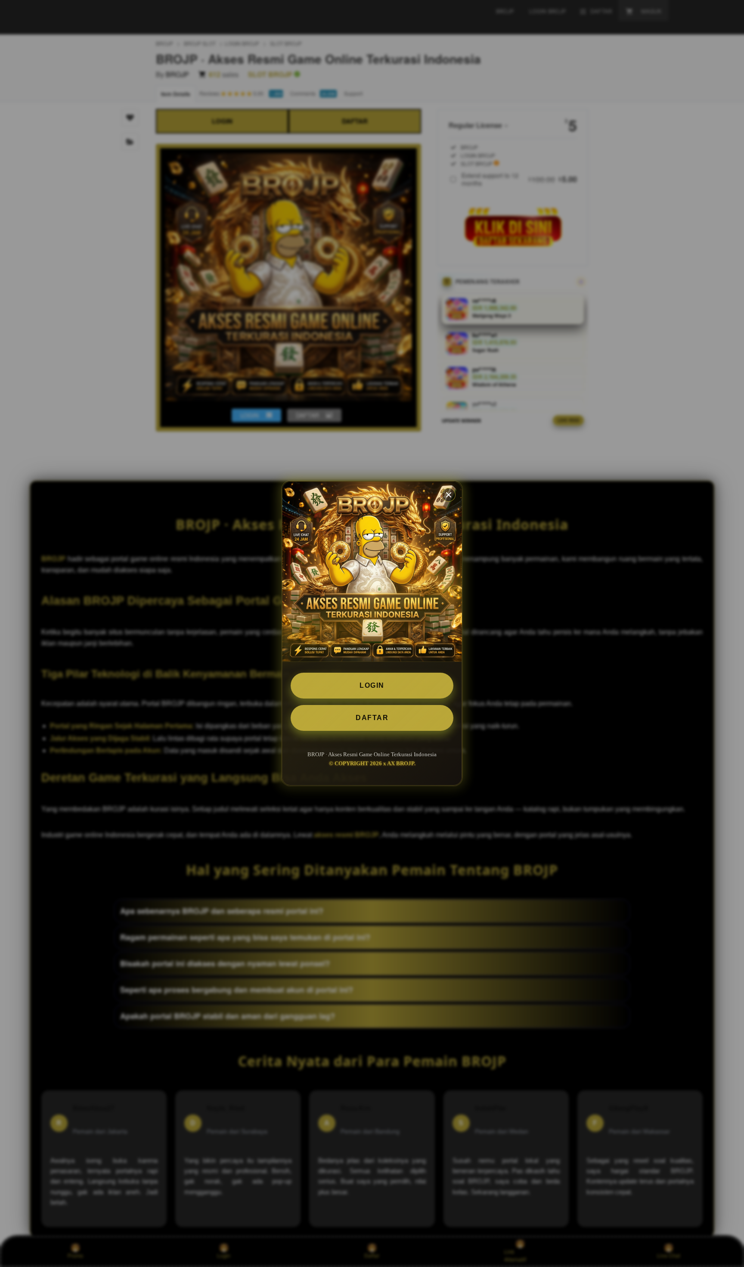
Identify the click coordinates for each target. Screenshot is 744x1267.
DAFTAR (372, 717)
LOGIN (372, 685)
